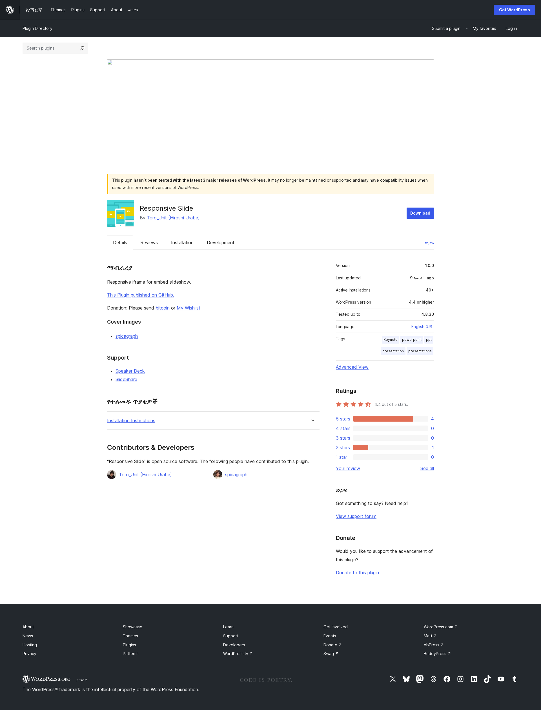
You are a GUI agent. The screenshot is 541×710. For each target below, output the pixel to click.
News (28, 635)
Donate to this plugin (357, 572)
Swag (331, 653)
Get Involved (335, 626)
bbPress (434, 644)
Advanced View (352, 367)
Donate (332, 644)
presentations (420, 351)
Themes (130, 635)
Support (230, 635)
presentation (393, 351)
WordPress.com (441, 626)
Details (120, 242)
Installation (182, 242)
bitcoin (163, 308)
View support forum (356, 516)
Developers (234, 644)
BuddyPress (437, 653)
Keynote (390, 339)
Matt (430, 635)
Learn (228, 626)
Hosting (30, 644)
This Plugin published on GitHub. (140, 295)
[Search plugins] (82, 48)
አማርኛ (81, 680)
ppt (429, 339)
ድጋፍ (429, 242)
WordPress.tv (238, 653)
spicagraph (127, 336)
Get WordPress (514, 9)
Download (420, 213)
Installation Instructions (131, 420)
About (28, 626)
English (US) (422, 326)
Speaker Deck (130, 371)
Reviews (149, 242)
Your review (348, 468)
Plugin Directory (37, 28)
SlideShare (126, 379)
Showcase (132, 626)
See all (427, 468)
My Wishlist (188, 308)
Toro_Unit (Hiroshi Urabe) (173, 218)
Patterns (131, 653)
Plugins (129, 644)
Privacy (29, 653)
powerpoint (412, 339)
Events (329, 635)
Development (220, 242)
